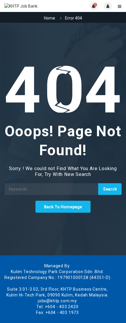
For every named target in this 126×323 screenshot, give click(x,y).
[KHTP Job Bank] (33, 6)
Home (49, 18)
